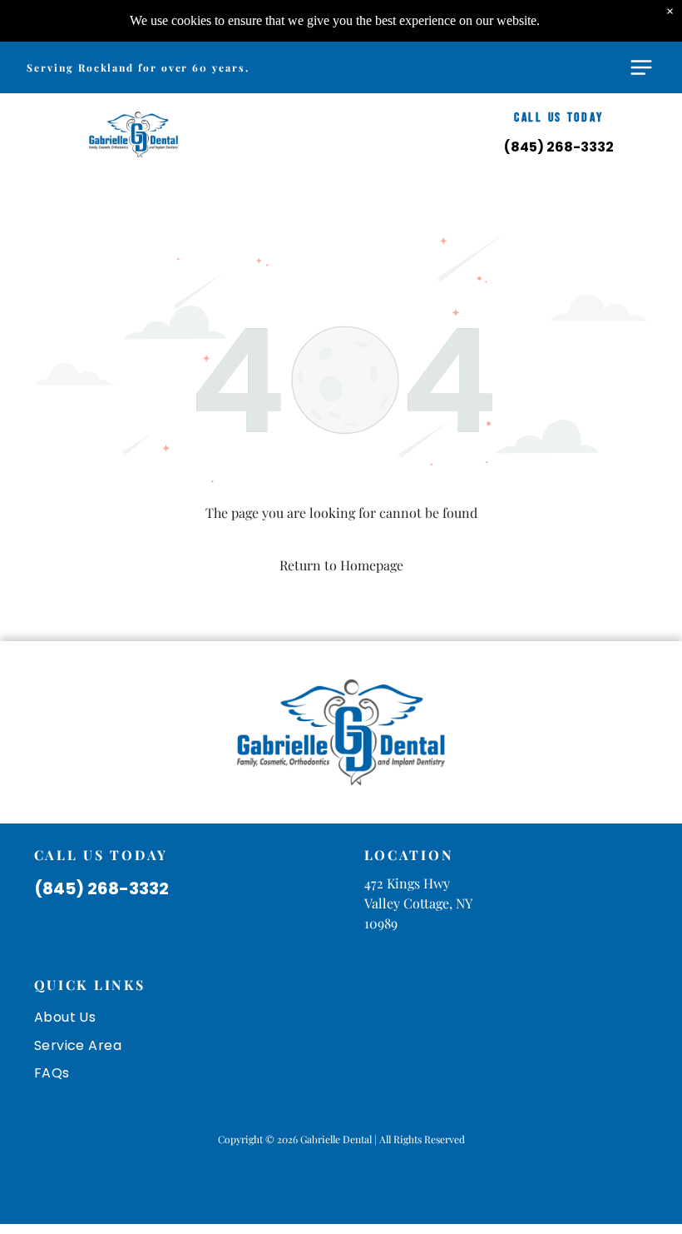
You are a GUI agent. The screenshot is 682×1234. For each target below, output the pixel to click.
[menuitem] (341, 1017)
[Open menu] (641, 67)
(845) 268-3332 (559, 147)
